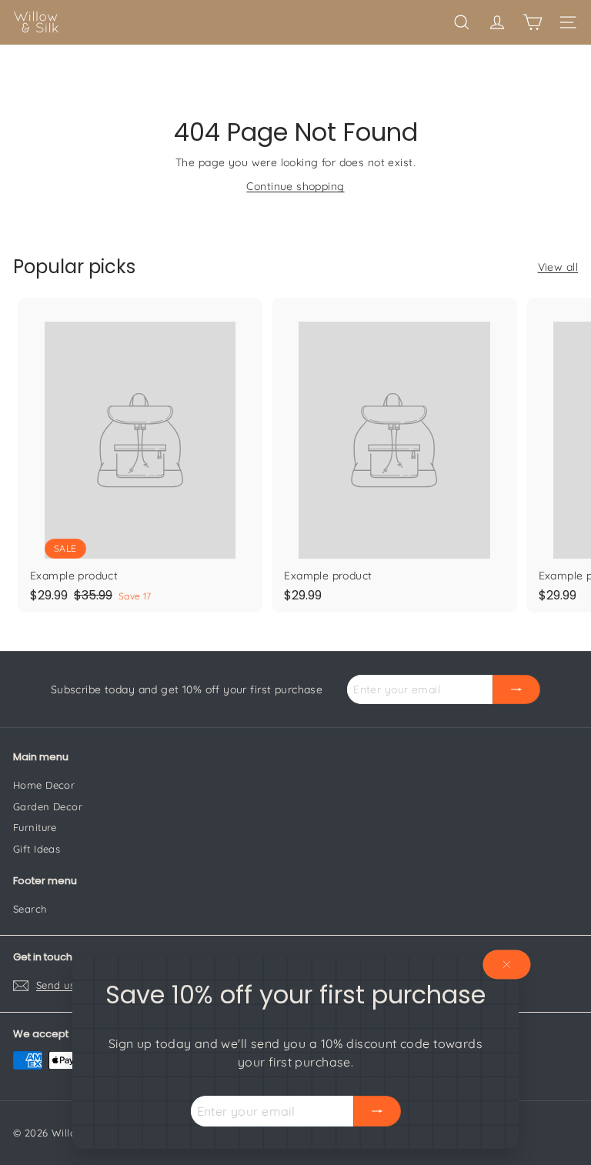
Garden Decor (47, 806)
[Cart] (532, 22)
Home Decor (44, 785)
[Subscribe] (377, 1111)
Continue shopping (295, 186)
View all (558, 267)
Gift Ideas (36, 849)
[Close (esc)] (507, 964)
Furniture (35, 827)
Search (30, 909)
